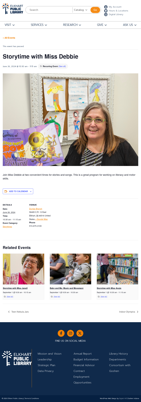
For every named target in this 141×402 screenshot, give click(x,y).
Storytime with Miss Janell (15, 288)
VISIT (8, 25)
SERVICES (37, 25)
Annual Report (83, 354)
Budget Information (86, 359)
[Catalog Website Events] (81, 10)
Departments (117, 359)
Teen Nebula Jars (20, 311)
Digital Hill (123, 398)
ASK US (128, 25)
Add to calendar (18, 191)
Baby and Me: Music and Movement (66, 288)
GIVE (100, 25)
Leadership (45, 359)
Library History (118, 354)
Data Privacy (46, 371)
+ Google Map (41, 219)
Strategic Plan (46, 365)
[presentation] (23, 269)
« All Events (9, 37)
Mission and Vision (49, 354)
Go (95, 10)
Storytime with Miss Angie (109, 288)
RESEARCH (70, 25)
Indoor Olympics (127, 311)
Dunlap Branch (35, 208)
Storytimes (7, 226)
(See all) (62, 66)
